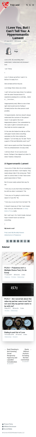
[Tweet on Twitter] (7, 241)
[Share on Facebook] (18, 241)
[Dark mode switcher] (30, 5)
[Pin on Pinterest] (14, 241)
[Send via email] (21, 241)
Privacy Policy (8, 424)
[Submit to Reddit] (11, 241)
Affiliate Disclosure (10, 426)
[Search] (27, 5)
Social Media (8, 429)
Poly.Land (14, 5)
